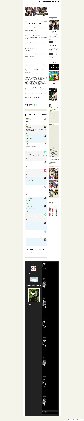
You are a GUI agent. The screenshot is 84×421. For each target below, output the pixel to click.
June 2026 (44, 265)
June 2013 (44, 405)
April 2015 (44, 382)
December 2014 (44, 386)
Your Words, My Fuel (52, 156)
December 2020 (44, 318)
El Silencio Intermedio (52, 116)
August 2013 (44, 403)
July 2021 (44, 311)
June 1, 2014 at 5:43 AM (28, 127)
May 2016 (44, 368)
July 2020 (44, 322)
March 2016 (44, 370)
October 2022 (44, 303)
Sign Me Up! (51, 41)
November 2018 (44, 338)
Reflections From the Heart (49, 1)
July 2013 (44, 404)
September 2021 (44, 309)
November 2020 (44, 319)
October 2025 (44, 272)
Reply (26, 124)
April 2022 (44, 305)
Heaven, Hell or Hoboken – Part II (33, 23)
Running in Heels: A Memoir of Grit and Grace (54, 107)
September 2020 (44, 320)
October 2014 (44, 388)
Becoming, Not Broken (52, 150)
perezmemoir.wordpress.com (46, 412)
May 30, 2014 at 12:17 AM (28, 144)
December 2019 (44, 327)
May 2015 (44, 381)
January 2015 (44, 385)
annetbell (27, 118)
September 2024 (44, 285)
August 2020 (44, 321)
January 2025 (44, 281)
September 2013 (44, 402)
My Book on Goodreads (52, 102)
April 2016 (44, 369)
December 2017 (44, 348)
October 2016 (44, 363)
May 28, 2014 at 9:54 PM (29, 178)
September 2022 (44, 304)
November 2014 (44, 387)
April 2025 (44, 279)
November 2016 (44, 362)
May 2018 (44, 343)
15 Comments (45, 109)
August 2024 (44, 286)
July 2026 (44, 264)
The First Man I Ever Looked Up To (53, 127)
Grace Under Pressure (52, 144)
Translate (54, 18)
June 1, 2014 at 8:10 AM (29, 136)
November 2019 (44, 328)
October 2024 (44, 284)
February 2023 (44, 301)
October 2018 (44, 339)
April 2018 (44, 344)
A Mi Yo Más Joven (52, 111)
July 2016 (44, 366)
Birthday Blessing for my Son (53, 146)
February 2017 (44, 359)
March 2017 (44, 358)
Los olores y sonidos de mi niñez (53, 120)
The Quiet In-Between (52, 131)
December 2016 (44, 361)
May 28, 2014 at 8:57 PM (29, 223)
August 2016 (44, 365)
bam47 (27, 143)
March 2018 (44, 345)
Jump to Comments (44, 21)
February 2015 (44, 384)
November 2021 (44, 307)
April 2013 (44, 407)
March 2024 (44, 291)
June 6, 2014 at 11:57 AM (28, 119)
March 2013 (44, 408)
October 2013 (44, 401)
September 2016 (44, 364)
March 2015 (44, 383)
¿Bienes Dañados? (51, 118)
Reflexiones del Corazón (52, 110)
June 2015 (44, 380)
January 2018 (44, 347)
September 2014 (44, 389)
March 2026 (44, 268)
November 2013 (44, 400)
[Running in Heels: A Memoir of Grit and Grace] (50, 106)
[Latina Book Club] (54, 81)
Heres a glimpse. (32, 164)
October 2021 (44, 308)
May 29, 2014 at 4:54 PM (28, 152)
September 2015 (44, 377)
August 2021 (44, 310)
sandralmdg (27, 186)
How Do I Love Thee (52, 147)
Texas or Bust (51, 145)
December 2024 (44, 282)
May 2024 (44, 289)
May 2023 (44, 299)
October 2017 (44, 350)
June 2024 (44, 288)
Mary (27, 135)
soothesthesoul (28, 161)
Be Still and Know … (52, 149)
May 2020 (44, 324)
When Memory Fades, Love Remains (53, 153)
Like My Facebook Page (53, 199)
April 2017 (44, 357)
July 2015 (44, 379)
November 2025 (44, 271)
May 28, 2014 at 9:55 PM (29, 198)
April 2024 (44, 290)
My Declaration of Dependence (53, 132)
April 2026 (44, 267)
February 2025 (44, 280)
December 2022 (44, 302)
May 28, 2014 (27, 109)
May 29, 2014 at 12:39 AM (28, 162)
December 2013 (44, 399)
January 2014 (44, 398)
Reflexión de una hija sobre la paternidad (54, 119)
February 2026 (44, 269)
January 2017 (44, 360)
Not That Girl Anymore (52, 148)
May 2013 (44, 406)
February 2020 (44, 326)
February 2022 (44, 306)
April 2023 (44, 300)
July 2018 (44, 341)
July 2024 (44, 287)
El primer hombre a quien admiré (53, 112)
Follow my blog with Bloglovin (29, 304)
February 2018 (44, 346)
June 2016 (44, 367)
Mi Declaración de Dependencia (53, 117)
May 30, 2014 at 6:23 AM (29, 206)
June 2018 (44, 342)
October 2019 (44, 329)
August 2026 (44, 263)
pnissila (27, 126)
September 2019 (44, 330)
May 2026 (44, 266)
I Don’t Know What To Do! (52, 126)
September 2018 (44, 340)
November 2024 (44, 283)
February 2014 (44, 397)
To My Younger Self (52, 125)
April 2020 (44, 325)
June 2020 (44, 323)
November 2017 (44, 349)
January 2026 (44, 270)
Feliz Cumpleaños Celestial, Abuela (53, 113)
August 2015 (44, 378)
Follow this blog (52, 36)
